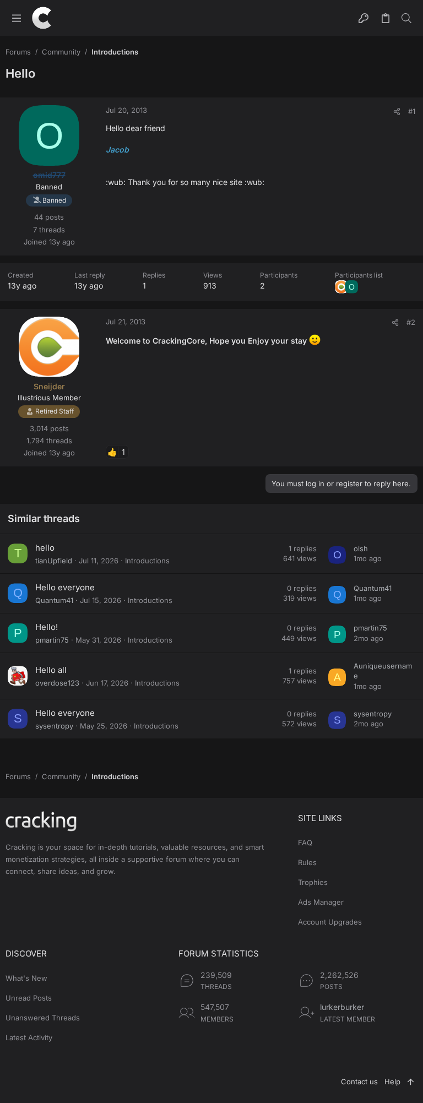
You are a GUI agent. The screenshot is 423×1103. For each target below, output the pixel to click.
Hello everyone (65, 587)
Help (392, 1081)
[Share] (396, 111)
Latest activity (29, 1037)
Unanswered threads (43, 1017)
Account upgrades (330, 921)
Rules (307, 862)
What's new (26, 978)
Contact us (359, 1081)
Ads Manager (321, 902)
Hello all (51, 670)
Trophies (313, 882)
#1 (411, 111)
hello (45, 547)
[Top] (410, 1081)
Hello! (46, 627)
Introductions (147, 560)
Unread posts (29, 997)
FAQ (305, 842)
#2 (410, 322)
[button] (17, 18)
